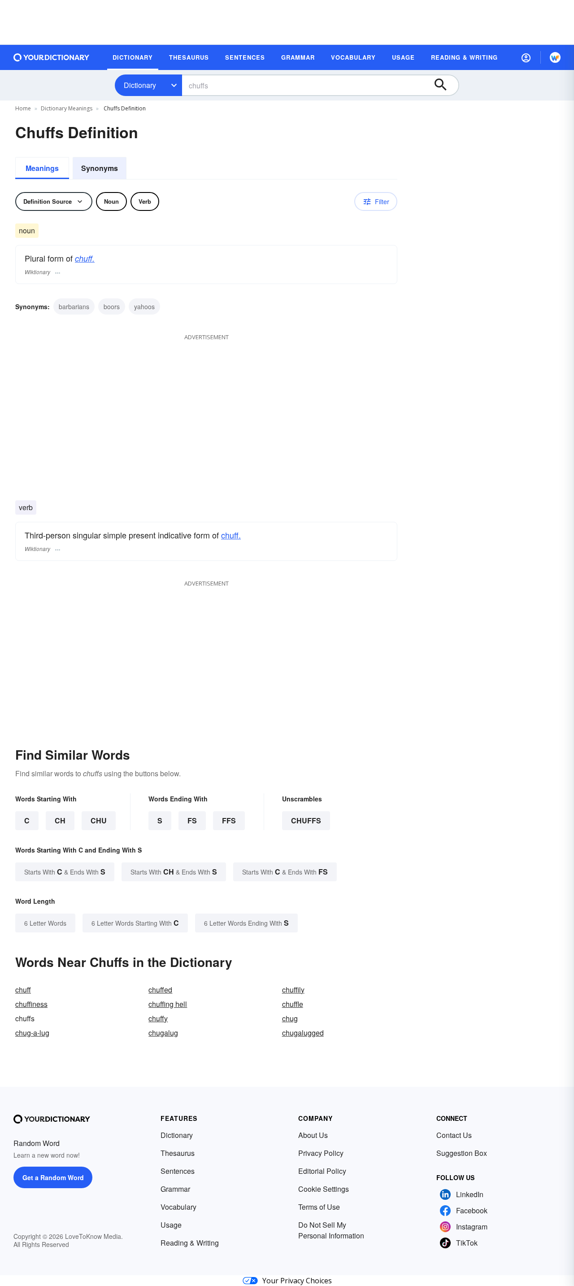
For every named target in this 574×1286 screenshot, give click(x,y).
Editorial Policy (322, 1171)
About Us (313, 1135)
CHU (99, 820)
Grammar (175, 1189)
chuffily (293, 989)
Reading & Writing (190, 1243)
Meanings (42, 168)
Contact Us (454, 1135)
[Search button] (444, 85)
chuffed (160, 989)
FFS (229, 820)
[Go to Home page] (51, 57)
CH (60, 820)
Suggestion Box (461, 1153)
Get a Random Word (53, 1177)
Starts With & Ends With (64, 871)
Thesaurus (178, 1153)
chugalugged (303, 1033)
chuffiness (31, 1004)
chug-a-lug (32, 1033)
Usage (171, 1225)
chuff (23, 989)
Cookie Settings (323, 1189)
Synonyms (99, 168)
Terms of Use (319, 1207)
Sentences (178, 1171)
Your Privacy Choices (297, 1281)
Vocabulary (178, 1207)
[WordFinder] (555, 57)
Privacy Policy (321, 1153)
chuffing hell (167, 1004)
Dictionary (140, 85)
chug (290, 1018)
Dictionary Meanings (66, 108)
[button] (526, 57)
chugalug (163, 1033)
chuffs (306, 820)
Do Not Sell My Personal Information (331, 1230)
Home (23, 108)
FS (192, 820)
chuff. (85, 258)
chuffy (158, 1018)
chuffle (292, 1004)
